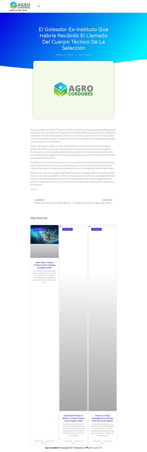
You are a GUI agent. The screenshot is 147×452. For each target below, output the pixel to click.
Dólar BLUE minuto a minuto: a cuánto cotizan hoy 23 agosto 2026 (73, 418)
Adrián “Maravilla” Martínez (63, 130)
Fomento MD (97, 448)
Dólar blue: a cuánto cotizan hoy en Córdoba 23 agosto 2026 (44, 265)
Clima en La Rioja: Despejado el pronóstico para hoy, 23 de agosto (102, 418)
